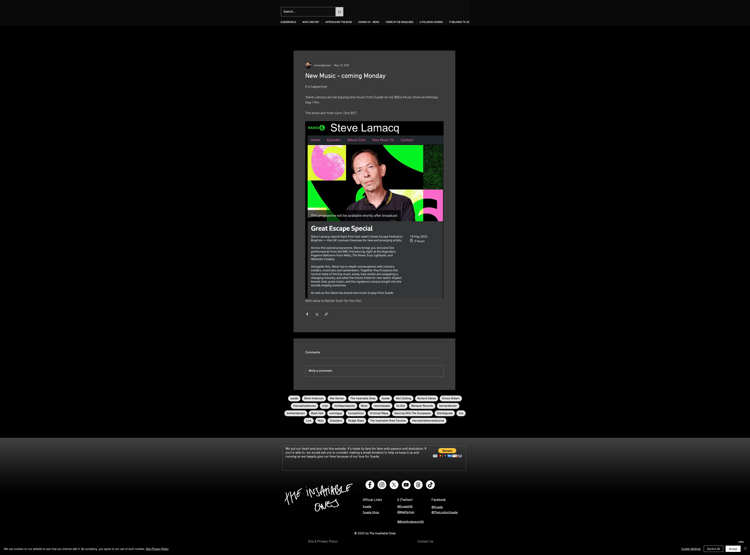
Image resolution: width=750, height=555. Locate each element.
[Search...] (339, 11)
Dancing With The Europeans (412, 413)
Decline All (713, 549)
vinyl (325, 406)
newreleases (382, 406)
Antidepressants (344, 406)
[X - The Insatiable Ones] (394, 484)
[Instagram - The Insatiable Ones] (382, 484)
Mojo (321, 421)
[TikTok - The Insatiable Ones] (430, 484)
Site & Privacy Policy (323, 542)
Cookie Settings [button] (691, 549)
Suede (386, 398)
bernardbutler (448, 406)
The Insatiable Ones (362, 398)
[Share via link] (326, 314)
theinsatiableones (304, 406)
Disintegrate (445, 413)
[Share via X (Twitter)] (317, 314)
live (461, 413)
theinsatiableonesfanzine (428, 421)
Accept (733, 549)
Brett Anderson (314, 398)
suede (294, 398)
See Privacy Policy (157, 549)
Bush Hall (317, 413)
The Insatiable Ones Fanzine (388, 421)
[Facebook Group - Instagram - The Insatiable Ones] (369, 484)
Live (308, 421)
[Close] (745, 549)
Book (364, 406)
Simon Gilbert (451, 398)
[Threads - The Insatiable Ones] (418, 484)
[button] (310, 22)
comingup (335, 413)
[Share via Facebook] (307, 314)
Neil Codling (403, 398)
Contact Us (425, 542)
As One (400, 406)
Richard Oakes (426, 398)
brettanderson (296, 413)
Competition (356, 413)
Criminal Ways (379, 413)
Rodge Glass (356, 421)
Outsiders (336, 421)
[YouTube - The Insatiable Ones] (406, 484)
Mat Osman (337, 398)
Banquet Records (422, 406)
